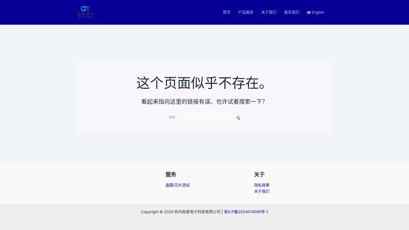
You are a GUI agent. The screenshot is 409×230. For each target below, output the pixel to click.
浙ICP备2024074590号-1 (246, 212)
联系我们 (292, 12)
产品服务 (245, 12)
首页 (226, 12)
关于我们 (269, 12)
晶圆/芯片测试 (178, 185)
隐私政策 (261, 185)
